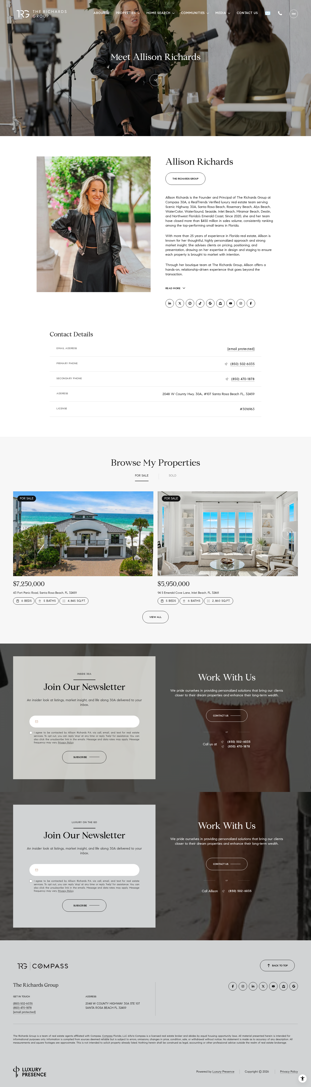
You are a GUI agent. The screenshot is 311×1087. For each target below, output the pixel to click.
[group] (83, 548)
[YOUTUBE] (230, 303)
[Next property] (288, 534)
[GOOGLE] (210, 303)
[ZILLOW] (220, 303)
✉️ (268, 13)
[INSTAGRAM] (241, 303)
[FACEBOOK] (251, 303)
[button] (227, 715)
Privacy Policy (65, 742)
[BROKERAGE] (190, 303)
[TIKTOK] (200, 303)
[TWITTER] (180, 303)
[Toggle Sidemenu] (293, 14)
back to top (280, 965)
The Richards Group (185, 178)
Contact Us (247, 13)
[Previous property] (23, 534)
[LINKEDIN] (169, 303)
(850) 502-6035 (242, 364)
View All (155, 617)
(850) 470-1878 (243, 379)
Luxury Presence (223, 1071)
